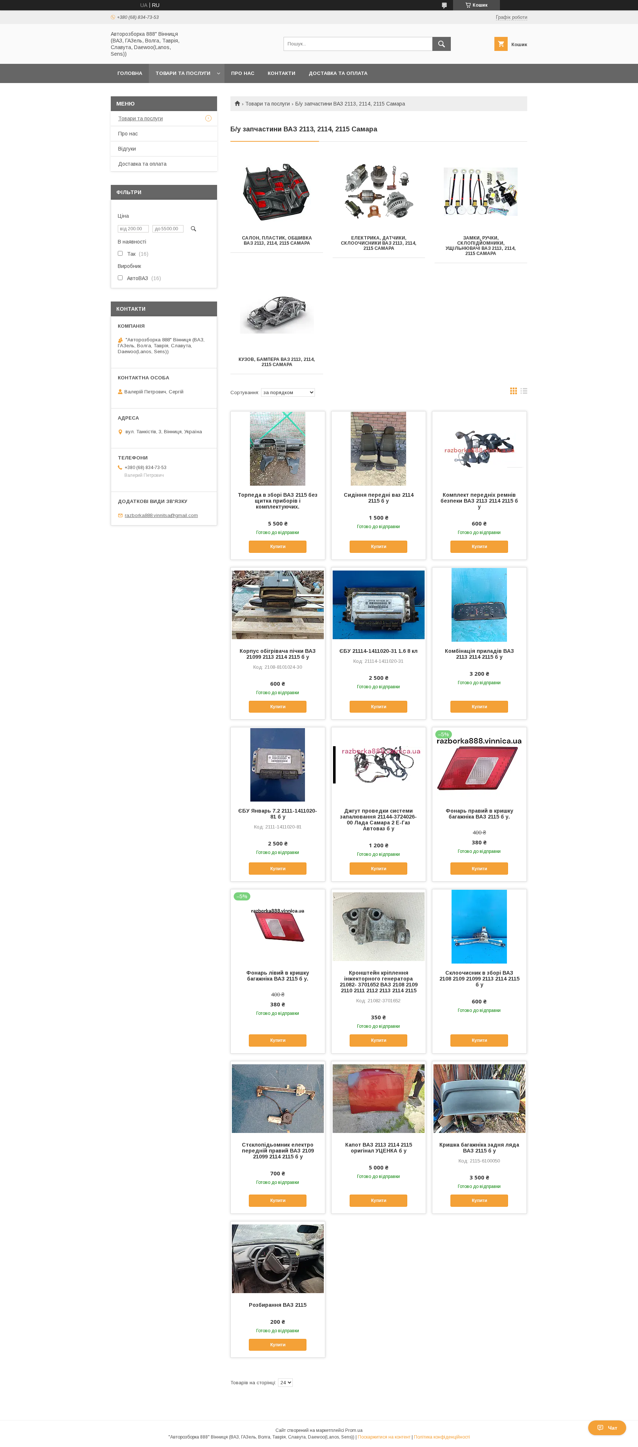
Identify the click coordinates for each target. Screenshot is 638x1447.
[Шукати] (441, 44)
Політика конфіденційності (442, 1437)
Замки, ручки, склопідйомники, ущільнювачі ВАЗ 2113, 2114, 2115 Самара (481, 245)
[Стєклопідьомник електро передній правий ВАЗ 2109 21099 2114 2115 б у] (278, 1098)
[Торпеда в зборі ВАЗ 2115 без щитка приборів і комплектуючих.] (278, 448)
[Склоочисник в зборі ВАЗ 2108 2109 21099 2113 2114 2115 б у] (479, 926)
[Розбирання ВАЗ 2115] (278, 1258)
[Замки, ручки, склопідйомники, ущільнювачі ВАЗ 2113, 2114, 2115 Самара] (481, 192)
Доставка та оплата (338, 73)
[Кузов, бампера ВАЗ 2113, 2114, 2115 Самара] (276, 313)
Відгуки (127, 149)
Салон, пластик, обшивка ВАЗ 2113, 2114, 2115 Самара (277, 240)
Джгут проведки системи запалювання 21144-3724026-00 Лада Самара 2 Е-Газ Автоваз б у (378, 819)
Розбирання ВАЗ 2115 (277, 1305)
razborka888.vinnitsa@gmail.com (161, 515)
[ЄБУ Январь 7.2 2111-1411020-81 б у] (278, 764)
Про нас (242, 73)
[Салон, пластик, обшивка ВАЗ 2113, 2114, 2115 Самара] (276, 192)
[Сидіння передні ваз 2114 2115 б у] (379, 448)
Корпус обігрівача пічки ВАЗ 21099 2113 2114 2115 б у (278, 654)
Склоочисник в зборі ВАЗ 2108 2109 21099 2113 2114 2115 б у (479, 979)
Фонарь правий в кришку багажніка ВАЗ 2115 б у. (479, 814)
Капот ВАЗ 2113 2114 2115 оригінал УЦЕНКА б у (378, 1148)
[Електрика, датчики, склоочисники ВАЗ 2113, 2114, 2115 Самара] (379, 192)
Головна (129, 73)
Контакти (281, 73)
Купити (277, 546)
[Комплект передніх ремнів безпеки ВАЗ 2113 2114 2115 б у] (479, 448)
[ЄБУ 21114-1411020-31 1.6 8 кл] (379, 604)
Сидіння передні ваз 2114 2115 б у (379, 498)
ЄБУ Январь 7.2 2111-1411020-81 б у (277, 814)
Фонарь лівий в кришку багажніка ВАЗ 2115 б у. (277, 976)
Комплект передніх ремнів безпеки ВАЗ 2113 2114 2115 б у (479, 501)
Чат (612, 1428)
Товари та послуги (182, 73)
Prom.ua (354, 1430)
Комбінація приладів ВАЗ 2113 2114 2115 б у (479, 654)
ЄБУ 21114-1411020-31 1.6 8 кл (378, 651)
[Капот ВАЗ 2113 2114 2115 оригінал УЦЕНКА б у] (379, 1098)
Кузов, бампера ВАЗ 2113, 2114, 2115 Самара (277, 362)
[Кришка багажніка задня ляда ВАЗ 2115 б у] (479, 1098)
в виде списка (524, 392)
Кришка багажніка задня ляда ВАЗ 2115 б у (479, 1148)
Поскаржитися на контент (384, 1437)
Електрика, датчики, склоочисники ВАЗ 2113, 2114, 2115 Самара (378, 243)
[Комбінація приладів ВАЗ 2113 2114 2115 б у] (479, 604)
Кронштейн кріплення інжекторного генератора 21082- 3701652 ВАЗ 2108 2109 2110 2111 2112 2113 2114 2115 (379, 981)
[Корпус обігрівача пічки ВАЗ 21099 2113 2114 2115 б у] (278, 604)
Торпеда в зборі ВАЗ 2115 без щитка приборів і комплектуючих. (278, 501)
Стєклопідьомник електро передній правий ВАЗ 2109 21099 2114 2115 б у (278, 1151)
